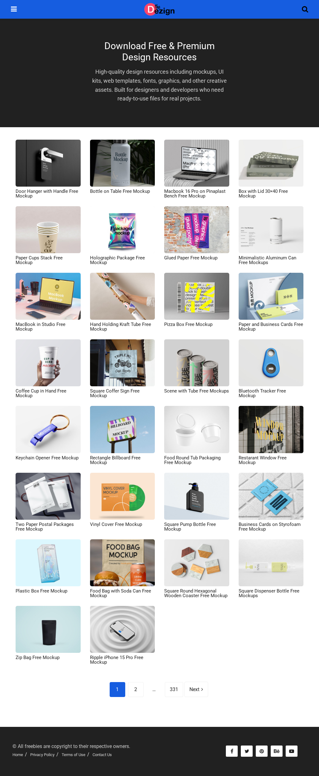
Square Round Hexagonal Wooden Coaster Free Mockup (195, 593)
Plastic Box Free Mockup (41, 591)
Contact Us (102, 754)
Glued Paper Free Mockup (190, 258)
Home (17, 754)
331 (174, 689)
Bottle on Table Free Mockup (120, 191)
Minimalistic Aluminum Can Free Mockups (267, 260)
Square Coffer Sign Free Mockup (115, 393)
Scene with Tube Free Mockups (196, 391)
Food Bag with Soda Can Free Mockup (120, 593)
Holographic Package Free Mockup (117, 260)
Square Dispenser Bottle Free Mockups (269, 593)
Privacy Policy (42, 754)
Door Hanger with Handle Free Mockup (47, 193)
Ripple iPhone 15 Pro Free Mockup (116, 660)
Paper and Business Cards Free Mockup (271, 327)
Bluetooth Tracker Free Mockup (262, 393)
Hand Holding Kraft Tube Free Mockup (120, 327)
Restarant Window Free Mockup (263, 460)
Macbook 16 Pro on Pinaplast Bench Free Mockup (195, 193)
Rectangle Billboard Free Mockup (115, 460)
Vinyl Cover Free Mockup (116, 524)
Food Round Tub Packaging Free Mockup (192, 460)
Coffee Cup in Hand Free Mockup (41, 393)
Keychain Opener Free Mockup (47, 458)
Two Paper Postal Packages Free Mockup (45, 527)
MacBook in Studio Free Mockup (40, 327)
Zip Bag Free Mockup (38, 657)
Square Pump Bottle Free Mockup (190, 527)
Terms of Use (73, 754)
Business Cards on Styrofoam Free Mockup (270, 527)
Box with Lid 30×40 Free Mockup (263, 193)
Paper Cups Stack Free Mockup (39, 260)
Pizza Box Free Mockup (188, 324)
